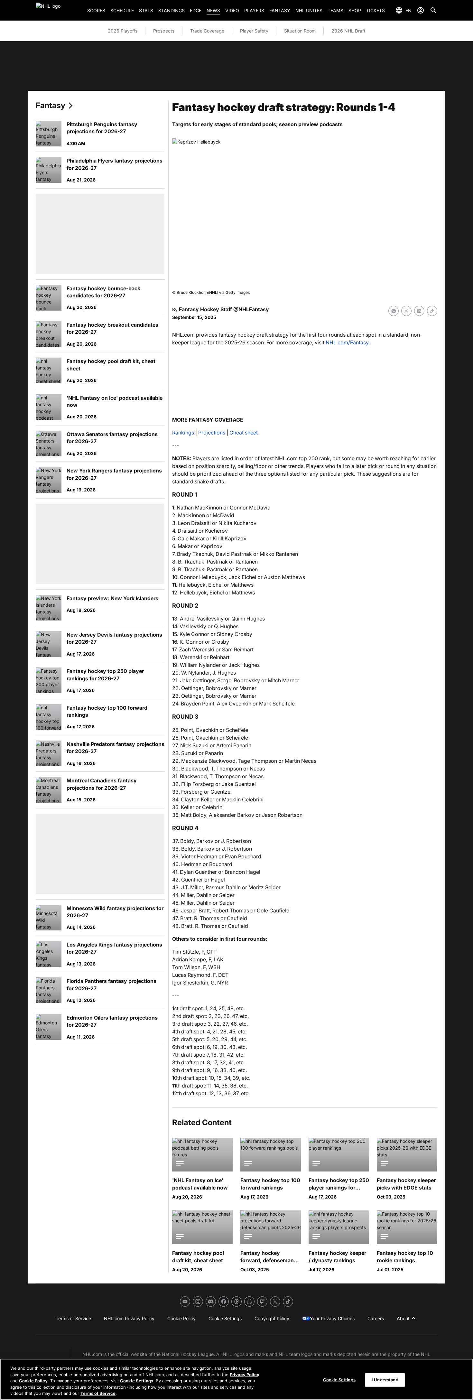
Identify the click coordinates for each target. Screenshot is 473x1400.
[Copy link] (432, 311)
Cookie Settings (136, 1380)
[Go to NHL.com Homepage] (59, 10)
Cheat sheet (243, 432)
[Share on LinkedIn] (419, 311)
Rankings (183, 432)
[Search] (433, 10)
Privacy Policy (244, 1374)
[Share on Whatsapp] (393, 311)
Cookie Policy (33, 1380)
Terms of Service (98, 1393)
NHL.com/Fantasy (347, 342)
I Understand (385, 1379)
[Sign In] (420, 10)
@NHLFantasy (251, 309)
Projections (211, 432)
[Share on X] (406, 311)
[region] (236, 1379)
